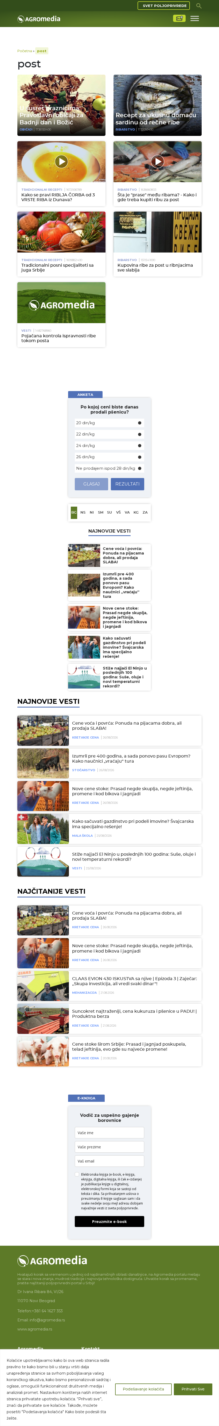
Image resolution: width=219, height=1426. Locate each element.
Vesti (26, 330)
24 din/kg (85, 445)
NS (82, 512)
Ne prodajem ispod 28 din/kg (105, 468)
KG (136, 512)
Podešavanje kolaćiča (143, 1389)
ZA (145, 512)
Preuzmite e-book (109, 1221)
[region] (109, 1387)
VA (127, 512)
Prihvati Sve (193, 1389)
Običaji (26, 129)
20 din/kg (85, 422)
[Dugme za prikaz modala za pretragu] (199, 5)
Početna (24, 51)
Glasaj (91, 484)
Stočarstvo (83, 770)
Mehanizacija (84, 993)
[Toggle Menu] (194, 18)
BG (74, 512)
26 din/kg (85, 456)
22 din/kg (85, 434)
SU (109, 512)
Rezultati (127, 484)
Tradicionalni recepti (41, 190)
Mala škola (82, 836)
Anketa (85, 394)
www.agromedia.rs (34, 1329)
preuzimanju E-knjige (96, 1198)
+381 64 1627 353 (47, 1311)
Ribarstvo (125, 129)
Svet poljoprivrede (165, 5)
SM (100, 512)
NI (92, 512)
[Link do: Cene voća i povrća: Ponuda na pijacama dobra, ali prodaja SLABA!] (42, 731)
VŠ (118, 512)
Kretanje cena (85, 737)
